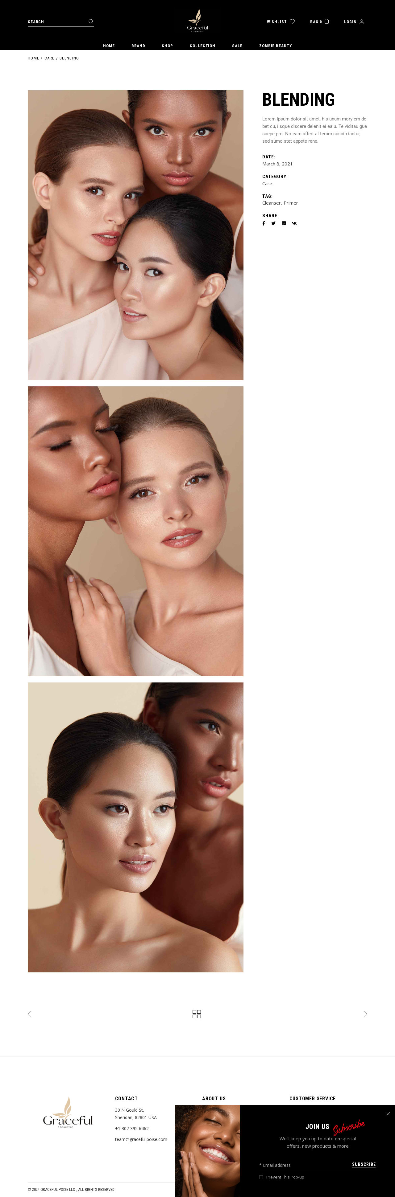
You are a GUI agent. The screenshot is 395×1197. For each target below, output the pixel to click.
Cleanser (271, 203)
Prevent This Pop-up (285, 1177)
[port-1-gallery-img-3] (135, 827)
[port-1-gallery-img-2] (135, 531)
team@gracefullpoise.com (141, 1139)
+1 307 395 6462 (132, 1128)
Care (267, 183)
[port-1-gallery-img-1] (135, 235)
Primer (291, 203)
